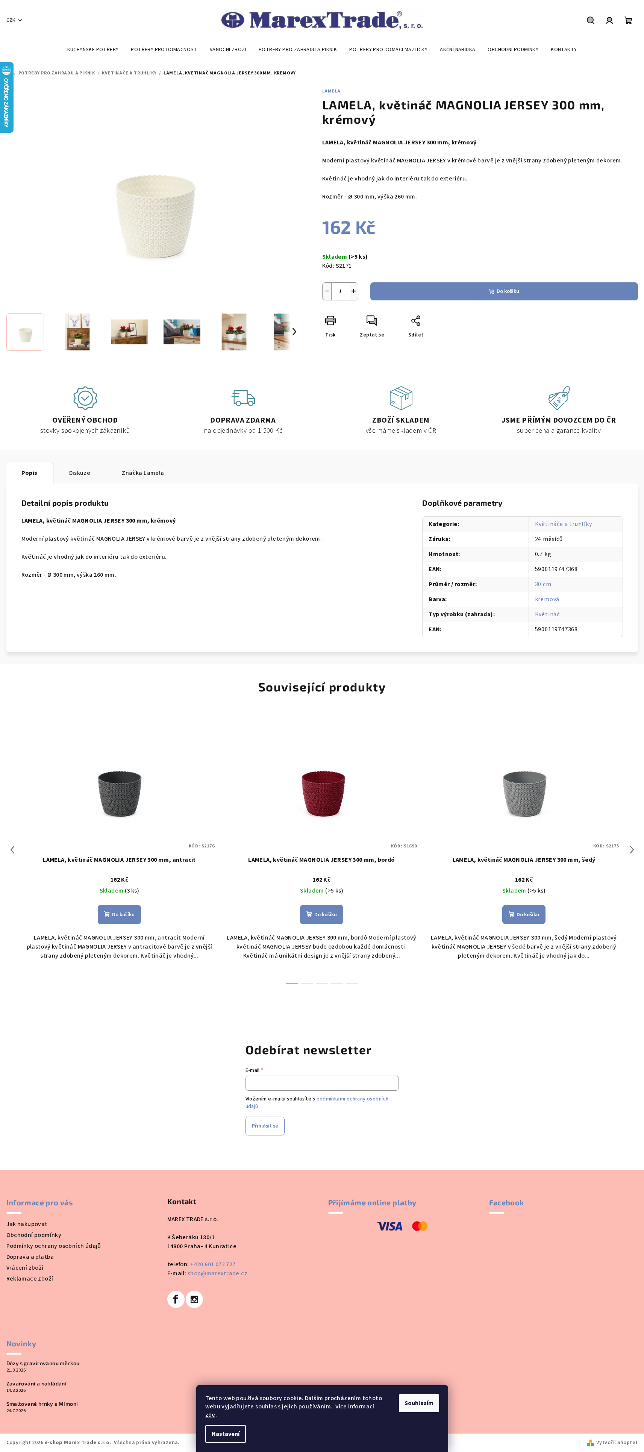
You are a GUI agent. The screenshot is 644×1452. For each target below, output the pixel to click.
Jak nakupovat (27, 1224)
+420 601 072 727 (212, 1264)
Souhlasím (419, 1403)
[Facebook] (176, 1299)
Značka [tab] (143, 473)
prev (12, 850)
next (632, 850)
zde (210, 1415)
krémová (547, 599)
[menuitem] (93, 49)
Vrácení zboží (25, 1268)
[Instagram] (194, 1299)
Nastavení (225, 1434)
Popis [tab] (29, 473)
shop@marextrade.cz (217, 1273)
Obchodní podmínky (34, 1235)
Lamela (331, 91)
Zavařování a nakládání (36, 1383)
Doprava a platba (30, 1257)
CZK (10, 20)
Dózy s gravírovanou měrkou (43, 1363)
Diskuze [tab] (80, 473)
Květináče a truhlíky (563, 524)
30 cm (543, 584)
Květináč (547, 614)
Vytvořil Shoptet (617, 1442)
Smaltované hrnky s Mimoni (42, 1404)
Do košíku (508, 291)
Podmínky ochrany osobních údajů (53, 1246)
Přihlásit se (265, 1126)
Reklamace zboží (29, 1279)
